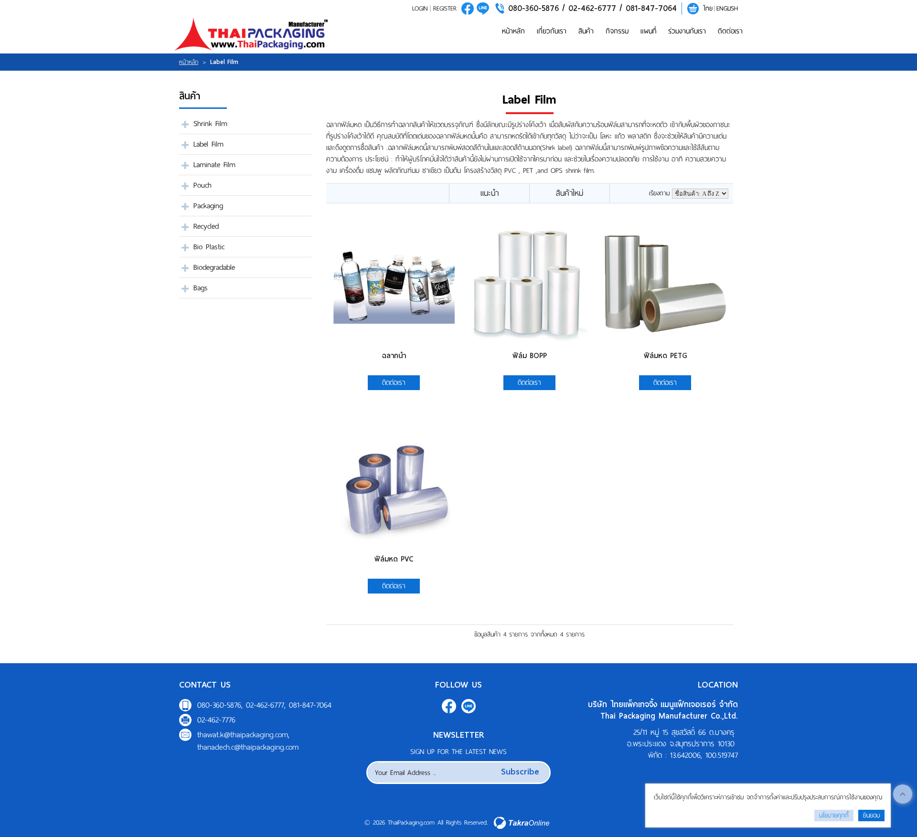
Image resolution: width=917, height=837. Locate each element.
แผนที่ (648, 31)
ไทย (708, 8)
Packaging (208, 206)
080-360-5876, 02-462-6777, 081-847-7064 (264, 705)
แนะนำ (489, 193)
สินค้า (586, 31)
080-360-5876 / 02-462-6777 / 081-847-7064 (592, 8)
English (727, 8)
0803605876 (483, 8)
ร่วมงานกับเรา (687, 31)
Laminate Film (214, 164)
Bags (200, 288)
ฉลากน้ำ (394, 356)
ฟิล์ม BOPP (529, 356)
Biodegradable (214, 267)
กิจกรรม (617, 31)
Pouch (202, 185)
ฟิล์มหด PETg (665, 356)
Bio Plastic (208, 247)
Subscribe (520, 771)
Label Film (208, 144)
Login (419, 8)
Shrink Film (210, 123)
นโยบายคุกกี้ (834, 815)
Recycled (206, 226)
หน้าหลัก (513, 31)
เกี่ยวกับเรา (551, 31)
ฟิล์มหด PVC (393, 559)
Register (445, 8)
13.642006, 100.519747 (704, 755)
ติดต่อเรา (730, 31)
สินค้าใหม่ (569, 193)
